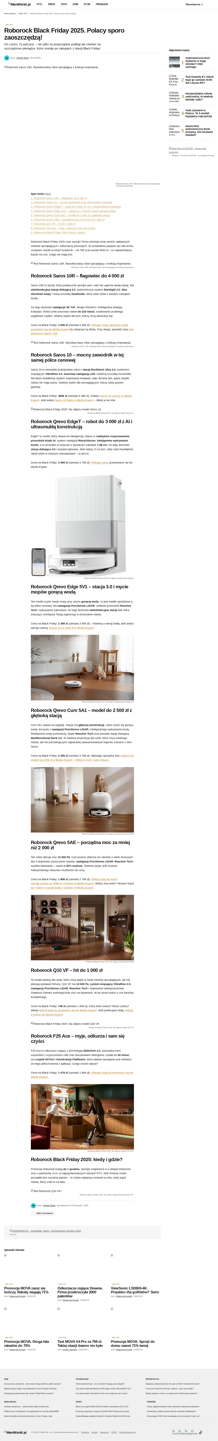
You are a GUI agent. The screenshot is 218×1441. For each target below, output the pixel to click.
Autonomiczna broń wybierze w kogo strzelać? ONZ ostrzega (197, 62)
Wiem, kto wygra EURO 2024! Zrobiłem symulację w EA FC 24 (102, 1407)
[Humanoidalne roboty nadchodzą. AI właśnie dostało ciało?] (174, 96)
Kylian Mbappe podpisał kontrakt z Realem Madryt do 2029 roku (103, 1416)
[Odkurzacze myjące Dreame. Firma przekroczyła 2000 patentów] (82, 1268)
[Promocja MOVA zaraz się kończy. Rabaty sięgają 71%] (29, 1268)
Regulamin (104, 1432)
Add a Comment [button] (45, 1213)
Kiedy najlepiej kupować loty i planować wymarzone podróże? (173, 1407)
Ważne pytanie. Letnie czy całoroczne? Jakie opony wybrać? (171, 1393)
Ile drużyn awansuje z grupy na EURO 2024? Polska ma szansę (102, 1411)
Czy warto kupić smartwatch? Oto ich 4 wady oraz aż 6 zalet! (101, 1393)
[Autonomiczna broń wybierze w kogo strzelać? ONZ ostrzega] (174, 62)
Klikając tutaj (99, 462)
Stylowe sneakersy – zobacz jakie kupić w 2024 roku (26, 1407)
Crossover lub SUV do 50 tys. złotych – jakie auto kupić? (170, 1389)
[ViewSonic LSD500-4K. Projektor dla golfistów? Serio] (136, 1268)
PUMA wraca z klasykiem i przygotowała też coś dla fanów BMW (31, 1411)
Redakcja (85, 1432)
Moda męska (10, 1402)
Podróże (151, 1402)
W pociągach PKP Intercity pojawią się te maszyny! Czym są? (173, 1416)
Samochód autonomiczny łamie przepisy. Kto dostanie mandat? (199, 130)
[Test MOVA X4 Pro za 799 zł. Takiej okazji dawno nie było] (82, 1321)
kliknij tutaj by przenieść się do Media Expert (67, 1010)
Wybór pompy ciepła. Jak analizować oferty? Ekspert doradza (30, 1389)
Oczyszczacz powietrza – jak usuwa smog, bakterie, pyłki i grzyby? (32, 1384)
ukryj (48, 193)
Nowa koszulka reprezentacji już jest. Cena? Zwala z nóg (28, 1416)
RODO (114, 1432)
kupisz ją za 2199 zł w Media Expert (71, 627)
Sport (79, 1402)
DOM (6, 1379)
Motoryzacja (152, 1379)
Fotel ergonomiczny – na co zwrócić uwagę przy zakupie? (100, 1384)
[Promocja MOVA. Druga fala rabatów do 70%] (29, 1321)
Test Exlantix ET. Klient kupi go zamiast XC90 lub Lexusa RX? (199, 79)
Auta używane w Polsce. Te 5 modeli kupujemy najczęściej (198, 113)
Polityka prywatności (127, 1432)
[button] (5, 4)
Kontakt (94, 1432)
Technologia (82, 1379)
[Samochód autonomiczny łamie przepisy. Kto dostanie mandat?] (174, 130)
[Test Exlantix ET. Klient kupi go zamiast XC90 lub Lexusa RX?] (174, 80)
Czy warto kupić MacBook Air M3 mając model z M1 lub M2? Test (103, 1389)
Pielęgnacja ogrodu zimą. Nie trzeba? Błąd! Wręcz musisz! (29, 1393)
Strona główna (10, 14)
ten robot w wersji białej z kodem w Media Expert (62, 887)
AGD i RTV (23, 14)
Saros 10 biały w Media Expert (74, 400)
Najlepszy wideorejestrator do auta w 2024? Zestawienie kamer (173, 1384)
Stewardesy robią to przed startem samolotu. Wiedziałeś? (171, 1411)
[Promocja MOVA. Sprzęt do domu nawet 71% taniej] (136, 1321)
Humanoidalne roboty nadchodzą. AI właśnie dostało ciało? (199, 96)
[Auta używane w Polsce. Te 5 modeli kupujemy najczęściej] (174, 113)
